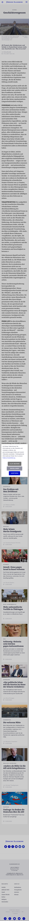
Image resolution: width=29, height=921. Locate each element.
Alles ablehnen (14, 464)
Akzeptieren (14, 473)
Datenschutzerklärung (9, 458)
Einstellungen (14, 468)
